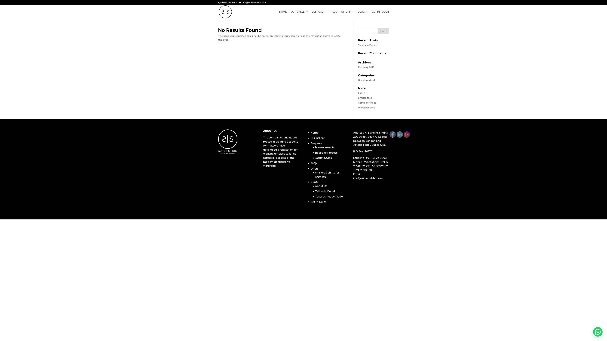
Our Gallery (299, 12)
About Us (321, 186)
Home (283, 12)
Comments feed (367, 102)
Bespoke (317, 12)
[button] (598, 332)
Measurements (325, 147)
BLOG (361, 12)
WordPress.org (366, 107)
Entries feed (365, 97)
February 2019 (366, 67)
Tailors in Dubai (367, 45)
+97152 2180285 (363, 170)
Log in (361, 93)
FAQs (334, 12)
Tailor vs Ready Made (329, 196)
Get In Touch (380, 12)
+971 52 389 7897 (377, 166)
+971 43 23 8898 (376, 157)
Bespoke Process (326, 152)
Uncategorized (366, 80)
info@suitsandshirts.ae (368, 178)
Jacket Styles (323, 157)
